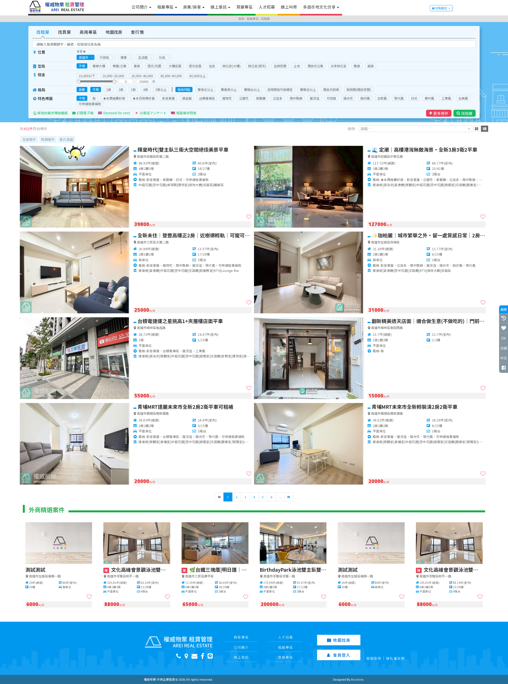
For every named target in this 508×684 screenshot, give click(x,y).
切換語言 (441, 8)
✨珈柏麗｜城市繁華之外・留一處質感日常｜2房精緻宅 (429, 235)
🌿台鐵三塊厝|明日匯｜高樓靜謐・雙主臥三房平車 (215, 569)
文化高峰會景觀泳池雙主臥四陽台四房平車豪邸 (137, 569)
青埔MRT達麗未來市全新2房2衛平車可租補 (185, 406)
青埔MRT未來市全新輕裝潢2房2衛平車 (414, 406)
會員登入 (341, 655)
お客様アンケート (153, 112)
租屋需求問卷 (186, 112)
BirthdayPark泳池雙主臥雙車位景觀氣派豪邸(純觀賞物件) (293, 569)
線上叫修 (289, 7)
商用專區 (88, 32)
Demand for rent (116, 112)
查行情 (137, 32)
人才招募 (267, 7)
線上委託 (219, 7)
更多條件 (440, 113)
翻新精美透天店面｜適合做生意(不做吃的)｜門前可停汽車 (429, 320)
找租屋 (265, 18)
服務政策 (373, 658)
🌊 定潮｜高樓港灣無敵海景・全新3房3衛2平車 (424, 149)
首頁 (241, 18)
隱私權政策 (395, 658)
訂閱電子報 (85, 112)
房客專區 (241, 637)
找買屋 (64, 32)
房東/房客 (192, 7)
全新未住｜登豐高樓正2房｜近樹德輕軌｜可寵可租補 (195, 235)
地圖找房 (114, 32)
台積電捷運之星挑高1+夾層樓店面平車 (180, 320)
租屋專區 (165, 7)
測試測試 (35, 569)
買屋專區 (244, 7)
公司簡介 (140, 7)
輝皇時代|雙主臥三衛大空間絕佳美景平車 (183, 149)
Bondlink (357, 679)
